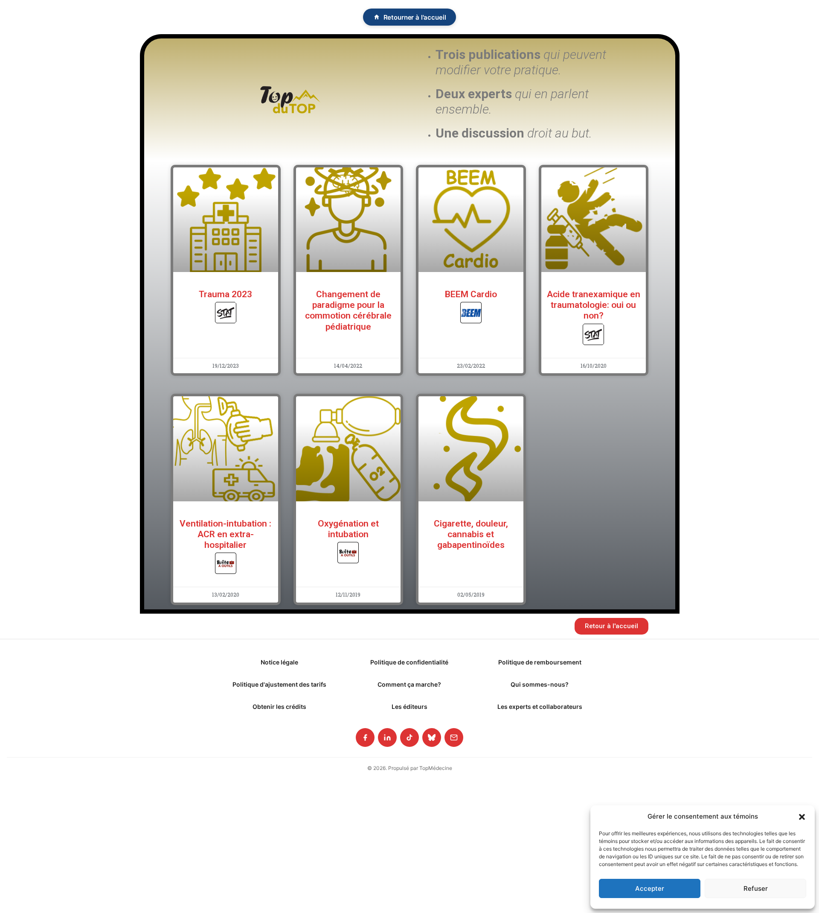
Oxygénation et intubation (348, 528)
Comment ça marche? (409, 684)
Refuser (755, 888)
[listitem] (365, 737)
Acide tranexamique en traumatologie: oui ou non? (593, 305)
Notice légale (279, 662)
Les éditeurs (409, 706)
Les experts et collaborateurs (539, 706)
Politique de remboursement (539, 662)
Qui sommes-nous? (540, 684)
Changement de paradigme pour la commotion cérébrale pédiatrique (348, 310)
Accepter (649, 888)
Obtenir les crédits (279, 706)
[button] (802, 816)
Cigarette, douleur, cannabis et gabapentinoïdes (471, 534)
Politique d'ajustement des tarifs (279, 684)
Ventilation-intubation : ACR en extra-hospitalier (225, 534)
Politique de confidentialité (409, 662)
